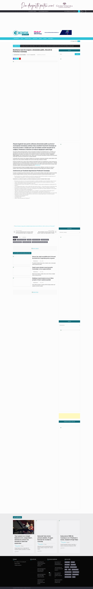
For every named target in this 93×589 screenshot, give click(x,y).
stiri (19, 237)
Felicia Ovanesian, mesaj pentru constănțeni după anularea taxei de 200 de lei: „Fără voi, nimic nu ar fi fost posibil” (35, 226)
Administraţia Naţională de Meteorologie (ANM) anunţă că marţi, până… (41, 575)
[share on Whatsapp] (18, 59)
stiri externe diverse (75, 569)
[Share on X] (16, 59)
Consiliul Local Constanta (21, 239)
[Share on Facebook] (14, 59)
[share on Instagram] (20, 59)
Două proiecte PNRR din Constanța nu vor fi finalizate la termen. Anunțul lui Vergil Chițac (69, 537)
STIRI (22, 38)
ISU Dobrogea (73, 564)
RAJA (66, 569)
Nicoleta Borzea (23, 54)
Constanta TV (16, 38)
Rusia (69, 569)
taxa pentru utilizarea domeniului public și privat (40, 242)
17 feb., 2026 (41, 282)
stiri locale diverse (75, 574)
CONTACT (45, 38)
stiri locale (24, 237)
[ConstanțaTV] (23, 33)
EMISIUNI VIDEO (28, 38)
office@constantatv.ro (18, 565)
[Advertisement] (46, 20)
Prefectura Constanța (36, 239)
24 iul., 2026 (41, 271)
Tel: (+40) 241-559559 (32, 11)
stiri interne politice (68, 574)
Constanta (29, 239)
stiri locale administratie (17, 242)
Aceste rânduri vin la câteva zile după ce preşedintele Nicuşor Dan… (59, 563)
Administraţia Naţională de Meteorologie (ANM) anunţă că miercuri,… (41, 570)
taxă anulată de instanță (26, 242)
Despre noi (35, 38)
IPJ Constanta (67, 564)
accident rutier (67, 562)
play (82, 11)
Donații (40, 38)
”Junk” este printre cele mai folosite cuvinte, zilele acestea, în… (59, 569)
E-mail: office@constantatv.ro (43, 11)
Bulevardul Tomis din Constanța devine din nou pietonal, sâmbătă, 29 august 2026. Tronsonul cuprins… (45, 547)
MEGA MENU (50, 38)
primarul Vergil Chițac (45, 239)
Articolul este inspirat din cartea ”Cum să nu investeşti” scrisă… (58, 581)
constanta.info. (38, 165)
